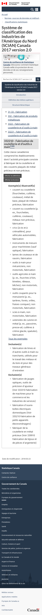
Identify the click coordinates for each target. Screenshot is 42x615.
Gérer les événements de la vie (13, 583)
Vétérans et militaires (10, 575)
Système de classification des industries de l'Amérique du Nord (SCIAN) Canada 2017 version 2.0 (21, 87)
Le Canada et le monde (10, 557)
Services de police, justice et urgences (16, 548)
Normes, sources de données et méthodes (23, 18)
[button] (21, 9)
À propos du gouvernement (12, 497)
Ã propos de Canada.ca (10, 601)
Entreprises (6, 518)
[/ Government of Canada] (16, 4)
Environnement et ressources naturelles (17, 535)
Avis (3, 605)
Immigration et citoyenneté (12, 509)
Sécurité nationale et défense (13, 540)
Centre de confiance (9, 477)
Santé (4, 526)
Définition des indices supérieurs (21, 100)
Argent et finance (8, 561)
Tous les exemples (17, 338)
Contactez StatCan (8, 473)
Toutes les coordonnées (10, 489)
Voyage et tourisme (9, 513)
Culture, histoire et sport (11, 544)
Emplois (5, 504)
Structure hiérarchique (21, 105)
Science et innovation (10, 566)
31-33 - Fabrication (17, 111)
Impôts (4, 531)
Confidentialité (7, 610)
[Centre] (21, 57)
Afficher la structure (12, 180)
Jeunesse (5, 579)
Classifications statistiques (16, 22)
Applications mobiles (9, 597)
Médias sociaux (7, 592)
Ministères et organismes (11, 493)
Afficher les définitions (12, 176)
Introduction (21, 95)
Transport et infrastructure (12, 553)
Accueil (5, 14)
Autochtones (6, 570)
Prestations (6, 522)
